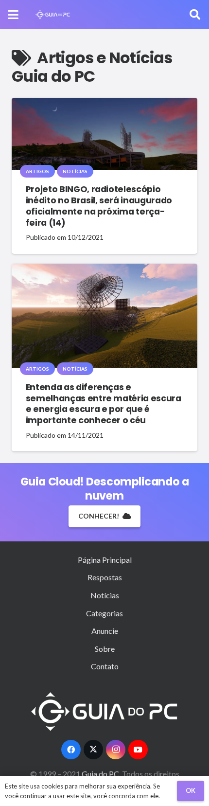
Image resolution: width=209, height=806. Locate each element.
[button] (13, 14)
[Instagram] (115, 749)
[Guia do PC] (52, 14)
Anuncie (104, 630)
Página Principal (105, 559)
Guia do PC (101, 773)
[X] (93, 749)
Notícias (104, 595)
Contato (105, 666)
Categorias (104, 613)
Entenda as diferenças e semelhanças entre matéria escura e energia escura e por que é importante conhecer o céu (103, 404)
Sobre (105, 648)
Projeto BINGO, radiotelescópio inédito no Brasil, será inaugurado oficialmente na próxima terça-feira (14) (99, 206)
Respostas (104, 577)
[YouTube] (138, 749)
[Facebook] (71, 749)
